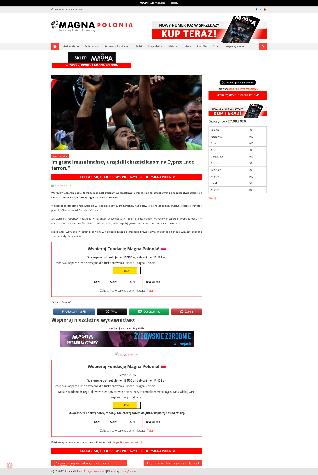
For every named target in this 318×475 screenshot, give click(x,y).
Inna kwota (153, 281)
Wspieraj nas (233, 46)
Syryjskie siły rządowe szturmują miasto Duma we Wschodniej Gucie (82, 463)
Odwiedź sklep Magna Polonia (92, 57)
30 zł (96, 281)
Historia (173, 46)
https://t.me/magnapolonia (243, 89)
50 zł (113, 281)
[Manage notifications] (10, 465)
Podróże (202, 46)
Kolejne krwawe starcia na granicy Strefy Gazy (171, 463)
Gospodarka (155, 46)
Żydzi (139, 46)
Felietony (90, 46)
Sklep (216, 46)
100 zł (131, 281)
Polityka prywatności (95, 471)
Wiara (187, 46)
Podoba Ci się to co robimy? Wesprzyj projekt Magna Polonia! (126, 177)
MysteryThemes (127, 471)
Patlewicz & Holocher (117, 46)
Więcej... (213, 198)
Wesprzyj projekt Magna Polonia (92, 65)
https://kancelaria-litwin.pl (127, 442)
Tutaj (150, 290)
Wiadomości (69, 46)
